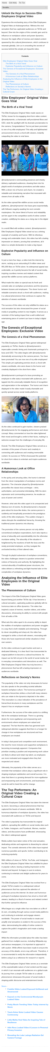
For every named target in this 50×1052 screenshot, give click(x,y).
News (4, 986)
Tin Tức (22, 3)
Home (4, 3)
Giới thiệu (13, 3)
